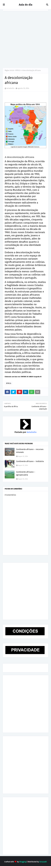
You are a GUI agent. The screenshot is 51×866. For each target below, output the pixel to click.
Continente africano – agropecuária (25, 473)
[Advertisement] (25, 38)
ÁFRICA (17, 70)
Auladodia (10, 88)
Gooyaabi (43, 862)
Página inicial (9, 70)
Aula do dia (25, 4)
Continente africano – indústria (30, 461)
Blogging (22, 862)
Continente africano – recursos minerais (29, 451)
